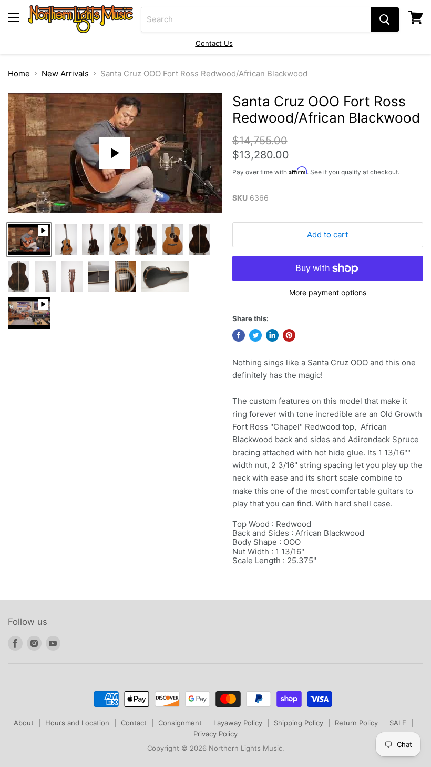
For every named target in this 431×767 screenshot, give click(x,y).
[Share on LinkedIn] (272, 335)
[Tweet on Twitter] (255, 335)
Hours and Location (77, 723)
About (24, 723)
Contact (134, 723)
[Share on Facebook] (238, 335)
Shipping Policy (298, 723)
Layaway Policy (237, 723)
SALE (397, 723)
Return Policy (356, 723)
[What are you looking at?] (385, 19)
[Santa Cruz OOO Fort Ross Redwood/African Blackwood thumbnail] (29, 239)
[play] (114, 153)
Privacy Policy (215, 734)
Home (19, 73)
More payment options (327, 292)
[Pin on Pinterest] (289, 335)
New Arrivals (65, 73)
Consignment (180, 723)
